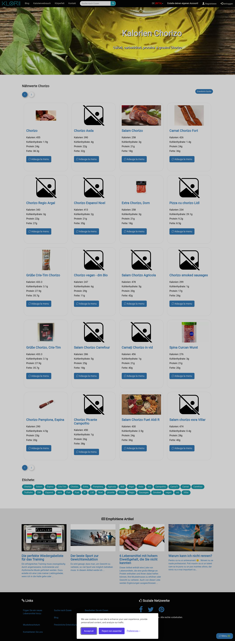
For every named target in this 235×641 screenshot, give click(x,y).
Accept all (89, 630)
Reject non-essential (112, 630)
